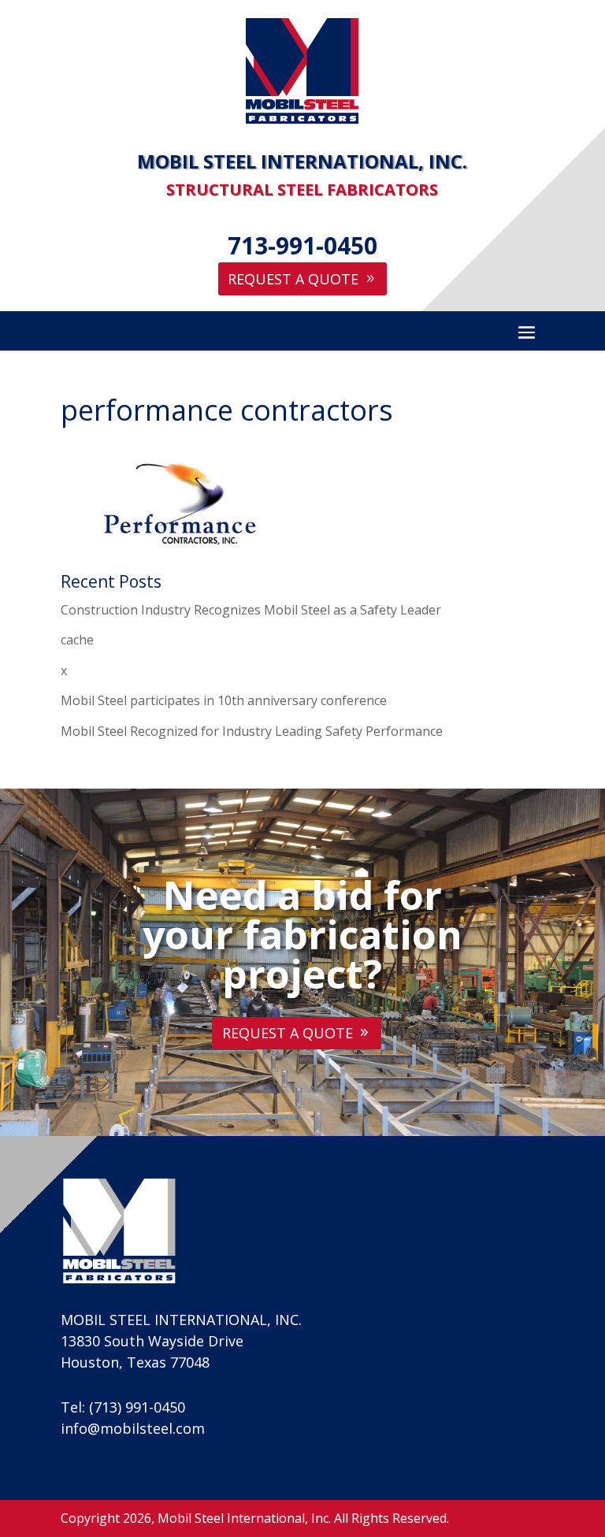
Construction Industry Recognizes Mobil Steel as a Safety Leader (251, 609)
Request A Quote (293, 278)
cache (77, 639)
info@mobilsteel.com (133, 1428)
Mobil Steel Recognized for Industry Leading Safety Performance (252, 731)
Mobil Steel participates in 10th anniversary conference (224, 700)
